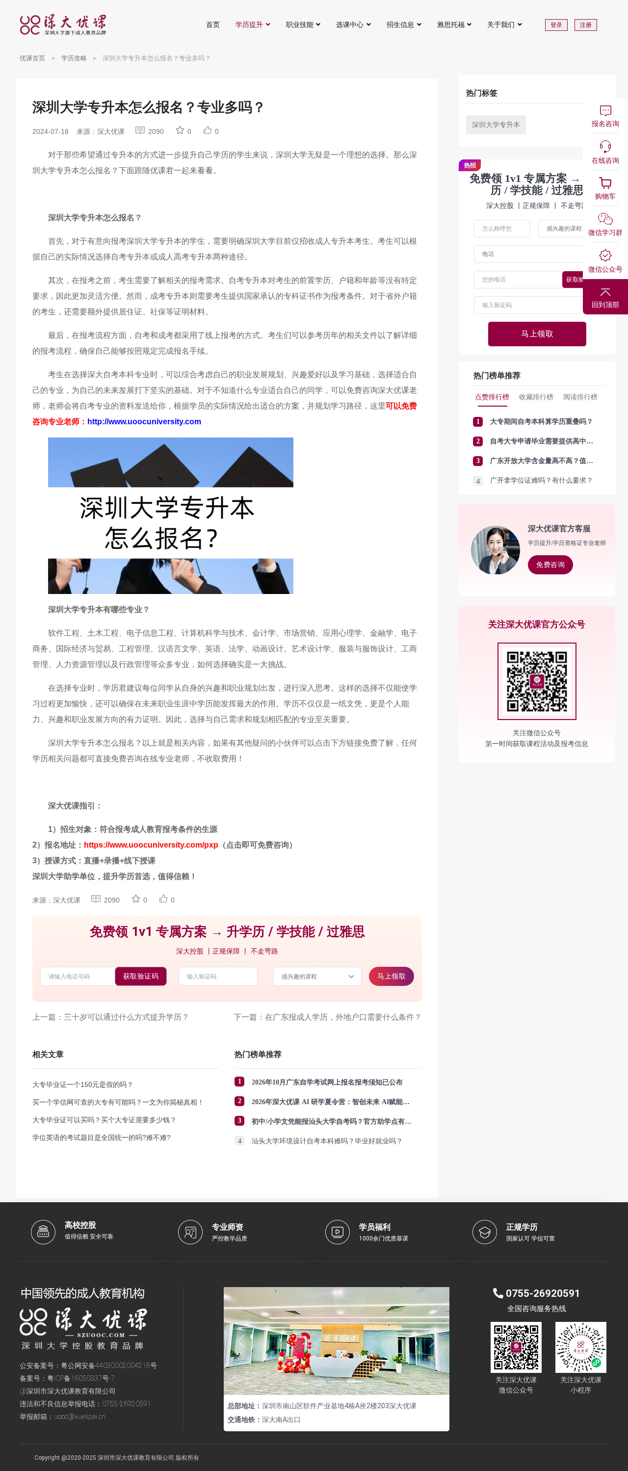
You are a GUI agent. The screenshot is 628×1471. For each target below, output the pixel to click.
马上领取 (391, 976)
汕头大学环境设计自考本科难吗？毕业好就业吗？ (327, 1141)
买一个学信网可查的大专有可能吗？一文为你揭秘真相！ (118, 1102)
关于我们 (501, 24)
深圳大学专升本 (496, 125)
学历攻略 (74, 58)
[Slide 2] (336, 1381)
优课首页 (32, 58)
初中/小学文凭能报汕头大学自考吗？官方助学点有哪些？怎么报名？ (356, 1121)
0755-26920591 (126, 1404)
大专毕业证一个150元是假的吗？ (82, 1084)
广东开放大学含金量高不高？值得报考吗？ (555, 461)
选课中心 (350, 24)
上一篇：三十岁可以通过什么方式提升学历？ (110, 1017)
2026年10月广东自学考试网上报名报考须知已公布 (327, 1082)
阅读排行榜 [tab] (580, 397)
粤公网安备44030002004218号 (109, 1365)
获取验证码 (141, 976)
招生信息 (400, 24)
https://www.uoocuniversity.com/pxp (151, 845)
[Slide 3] (354, 1381)
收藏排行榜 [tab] (536, 397)
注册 (586, 25)
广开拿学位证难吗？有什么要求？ (541, 480)
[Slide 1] (319, 1381)
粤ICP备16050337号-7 (81, 1378)
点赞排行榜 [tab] (492, 397)
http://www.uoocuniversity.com (144, 421)
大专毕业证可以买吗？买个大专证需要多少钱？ (104, 1120)
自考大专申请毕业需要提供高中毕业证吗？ (555, 441)
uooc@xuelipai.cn (79, 1416)
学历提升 (249, 24)
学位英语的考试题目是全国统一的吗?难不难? (101, 1137)
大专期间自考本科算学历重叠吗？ (541, 421)
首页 (213, 24)
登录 (556, 25)
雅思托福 (451, 24)
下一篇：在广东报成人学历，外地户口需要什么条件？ (328, 1017)
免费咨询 (550, 564)
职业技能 (300, 24)
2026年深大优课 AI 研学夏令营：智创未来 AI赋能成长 (334, 1102)
